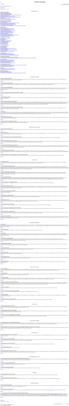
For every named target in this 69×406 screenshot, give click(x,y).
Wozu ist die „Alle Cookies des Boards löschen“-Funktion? (7, 19)
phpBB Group (19, 385)
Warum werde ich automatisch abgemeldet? (5, 14)
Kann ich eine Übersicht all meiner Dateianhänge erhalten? (7, 69)
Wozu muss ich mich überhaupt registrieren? (6, 13)
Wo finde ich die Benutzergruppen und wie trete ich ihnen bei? (8, 48)
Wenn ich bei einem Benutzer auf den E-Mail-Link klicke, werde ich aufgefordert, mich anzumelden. (13, 25)
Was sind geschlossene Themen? (4, 43)
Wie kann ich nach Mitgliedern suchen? (5, 62)
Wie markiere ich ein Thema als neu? (5, 36)
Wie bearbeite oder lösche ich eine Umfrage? (6, 31)
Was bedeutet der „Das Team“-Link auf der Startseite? (7, 51)
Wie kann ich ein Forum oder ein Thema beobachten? (7, 65)
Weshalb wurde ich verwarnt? (4, 33)
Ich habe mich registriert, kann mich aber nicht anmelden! (7, 16)
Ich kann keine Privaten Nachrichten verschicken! (6, 53)
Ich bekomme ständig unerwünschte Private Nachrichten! (7, 54)
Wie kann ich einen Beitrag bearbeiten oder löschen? (7, 28)
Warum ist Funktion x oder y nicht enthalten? (6, 72)
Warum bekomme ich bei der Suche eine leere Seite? (7, 61)
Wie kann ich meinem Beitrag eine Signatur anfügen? (7, 29)
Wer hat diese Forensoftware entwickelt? (5, 71)
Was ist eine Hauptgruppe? (3, 50)
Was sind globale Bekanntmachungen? (5, 41)
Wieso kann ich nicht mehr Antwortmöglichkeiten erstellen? (7, 30)
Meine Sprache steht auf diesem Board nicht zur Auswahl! (7, 23)
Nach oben (1, 81)
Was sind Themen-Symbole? (4, 44)
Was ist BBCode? (2, 38)
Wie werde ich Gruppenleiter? (4, 49)
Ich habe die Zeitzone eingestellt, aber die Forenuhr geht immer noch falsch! (10, 22)
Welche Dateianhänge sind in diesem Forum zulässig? (7, 68)
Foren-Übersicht (2, 7)
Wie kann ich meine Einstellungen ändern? (5, 21)
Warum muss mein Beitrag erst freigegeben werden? (7, 35)
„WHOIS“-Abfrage (57, 393)
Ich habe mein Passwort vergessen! (4, 15)
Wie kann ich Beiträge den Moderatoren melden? (6, 34)
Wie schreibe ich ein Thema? (4, 27)
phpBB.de (21, 386)
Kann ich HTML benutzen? (3, 39)
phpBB (4, 404)
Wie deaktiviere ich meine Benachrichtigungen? (6, 66)
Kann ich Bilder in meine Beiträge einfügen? (6, 40)
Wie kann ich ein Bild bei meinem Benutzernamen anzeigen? (8, 24)
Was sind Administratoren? (3, 46)
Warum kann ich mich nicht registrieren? (5, 18)
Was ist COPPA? (2, 17)
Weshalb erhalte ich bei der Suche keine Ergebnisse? (7, 60)
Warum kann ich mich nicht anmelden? (5, 12)
